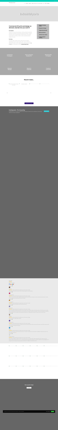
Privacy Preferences (48, 411)
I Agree (52, 411)
